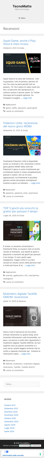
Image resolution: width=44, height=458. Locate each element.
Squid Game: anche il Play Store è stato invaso (19, 42)
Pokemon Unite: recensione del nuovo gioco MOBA (20, 124)
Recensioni (10, 190)
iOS (25, 275)
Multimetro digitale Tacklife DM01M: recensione (20, 295)
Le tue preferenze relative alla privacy (24, 452)
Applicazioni (11, 105)
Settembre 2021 (11, 408)
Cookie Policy (36, 445)
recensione (33, 193)
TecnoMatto (22, 6)
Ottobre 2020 (10, 418)
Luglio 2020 (9, 428)
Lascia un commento (14, 111)
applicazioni (18, 275)
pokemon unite (21, 193)
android (9, 275)
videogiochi (8, 279)
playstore (22, 108)
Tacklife (17, 367)
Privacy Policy (25, 445)
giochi (8, 108)
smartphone (34, 275)
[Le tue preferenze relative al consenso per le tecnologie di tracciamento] (40, 454)
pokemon (10, 193)
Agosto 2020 (9, 425)
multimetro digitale (31, 364)
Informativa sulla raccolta (13, 455)
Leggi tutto (27, 98)
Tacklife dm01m (28, 367)
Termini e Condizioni (11, 445)
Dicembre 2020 (11, 412)
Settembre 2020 (11, 421)
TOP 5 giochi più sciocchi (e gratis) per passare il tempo (20, 210)
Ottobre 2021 (10, 405)
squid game (32, 108)
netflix (14, 108)
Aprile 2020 (9, 431)
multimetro (17, 364)
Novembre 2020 (11, 415)
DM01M (9, 364)
